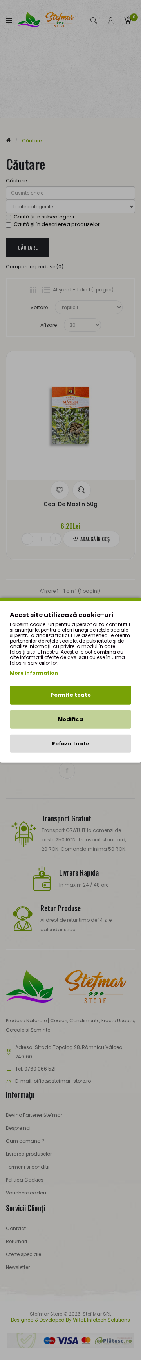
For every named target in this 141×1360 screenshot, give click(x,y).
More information (34, 673)
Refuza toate (70, 743)
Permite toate (71, 695)
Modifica (70, 719)
